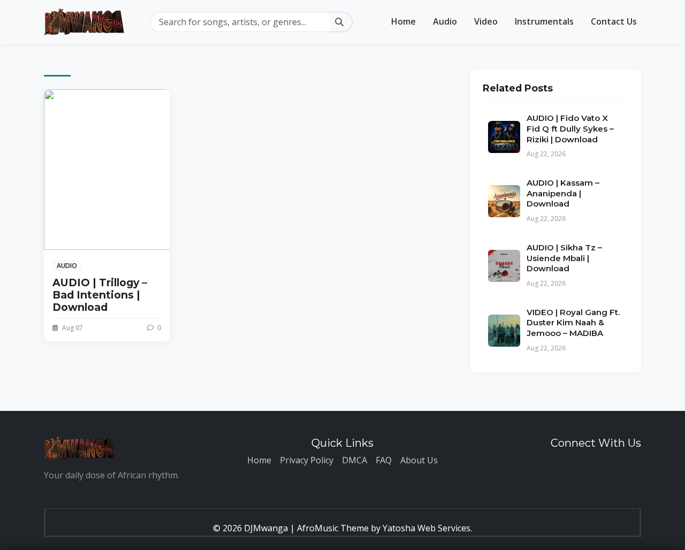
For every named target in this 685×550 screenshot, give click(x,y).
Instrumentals (544, 21)
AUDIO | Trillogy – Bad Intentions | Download (99, 295)
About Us (419, 460)
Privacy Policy (306, 460)
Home (403, 21)
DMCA (354, 460)
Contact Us (614, 21)
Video (486, 21)
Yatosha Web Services (426, 528)
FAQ (384, 460)
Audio (445, 21)
